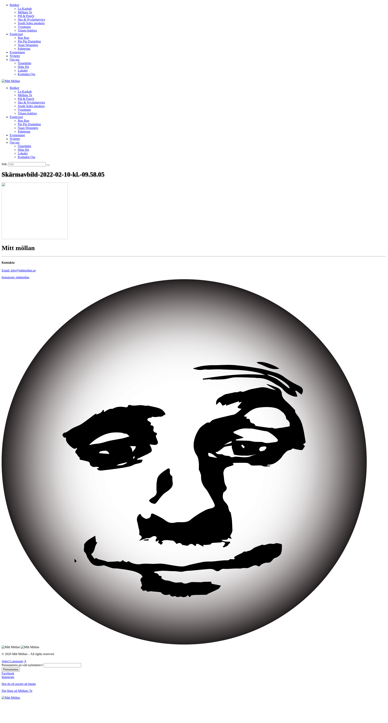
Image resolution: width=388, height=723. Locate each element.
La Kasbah (25, 8)
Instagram (8, 677)
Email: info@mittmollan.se (19, 270)
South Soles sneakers (31, 23)
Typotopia (24, 27)
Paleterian (24, 48)
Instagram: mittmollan (15, 277)
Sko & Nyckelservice (31, 19)
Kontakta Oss (26, 74)
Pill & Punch (26, 16)
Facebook (8, 673)
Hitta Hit (23, 67)
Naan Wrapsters (28, 45)
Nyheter (15, 56)
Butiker (14, 5)
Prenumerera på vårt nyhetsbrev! (22, 665)
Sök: (4, 164)
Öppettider (24, 63)
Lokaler (23, 70)
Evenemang (17, 52)
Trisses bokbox (27, 30)
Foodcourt (16, 34)
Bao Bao (23, 37)
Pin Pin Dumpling (29, 41)
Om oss (14, 59)
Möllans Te (25, 12)
